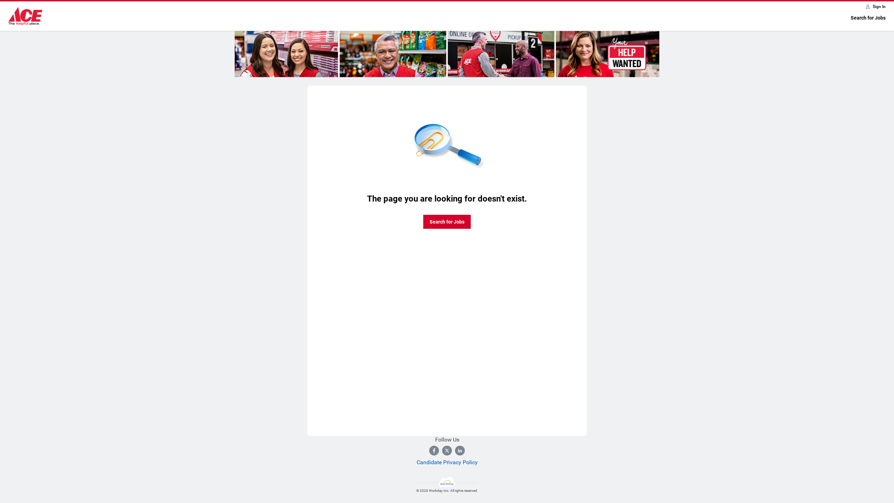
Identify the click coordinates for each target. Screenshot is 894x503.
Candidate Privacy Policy (447, 462)
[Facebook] (434, 450)
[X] (447, 450)
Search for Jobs (868, 18)
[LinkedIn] (460, 450)
